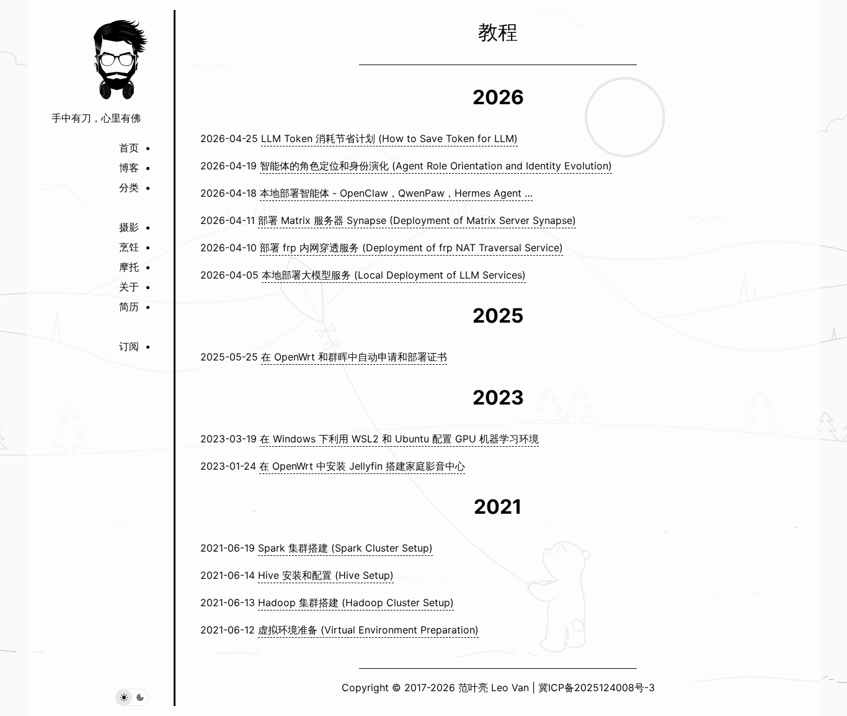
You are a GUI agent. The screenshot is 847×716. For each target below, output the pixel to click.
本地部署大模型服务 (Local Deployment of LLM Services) (394, 275)
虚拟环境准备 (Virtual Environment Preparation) (368, 630)
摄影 (129, 227)
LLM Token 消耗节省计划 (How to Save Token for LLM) (389, 138)
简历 (129, 306)
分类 (129, 187)
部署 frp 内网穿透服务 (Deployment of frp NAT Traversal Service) (411, 247)
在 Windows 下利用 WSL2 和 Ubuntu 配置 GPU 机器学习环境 (399, 438)
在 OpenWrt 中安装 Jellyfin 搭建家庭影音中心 (362, 466)
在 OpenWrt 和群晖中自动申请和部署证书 (354, 357)
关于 (129, 286)
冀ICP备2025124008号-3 (596, 687)
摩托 (129, 267)
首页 (129, 147)
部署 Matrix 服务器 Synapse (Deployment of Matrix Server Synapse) (417, 220)
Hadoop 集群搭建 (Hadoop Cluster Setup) (356, 602)
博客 (129, 167)
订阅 (129, 346)
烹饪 (129, 247)
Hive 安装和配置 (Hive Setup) (326, 575)
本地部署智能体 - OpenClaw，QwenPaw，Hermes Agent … (396, 193)
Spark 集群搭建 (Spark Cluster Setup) (345, 548)
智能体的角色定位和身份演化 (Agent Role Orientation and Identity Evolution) (436, 165)
